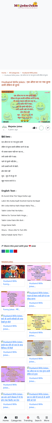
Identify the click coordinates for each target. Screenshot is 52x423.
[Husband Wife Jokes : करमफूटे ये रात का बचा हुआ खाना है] (39, 322)
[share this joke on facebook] (3, 251)
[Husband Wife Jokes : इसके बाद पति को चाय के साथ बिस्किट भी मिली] (13, 344)
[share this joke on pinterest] (15, 251)
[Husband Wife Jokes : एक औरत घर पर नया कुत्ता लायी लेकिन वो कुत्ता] (39, 370)
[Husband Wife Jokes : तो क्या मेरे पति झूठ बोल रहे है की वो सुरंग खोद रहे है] (39, 348)
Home (4, 73)
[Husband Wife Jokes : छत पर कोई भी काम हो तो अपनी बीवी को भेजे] (39, 397)
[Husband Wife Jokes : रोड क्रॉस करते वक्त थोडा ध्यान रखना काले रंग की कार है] (13, 374)
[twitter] (11, 251)
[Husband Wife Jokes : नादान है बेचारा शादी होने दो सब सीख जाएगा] (39, 295)
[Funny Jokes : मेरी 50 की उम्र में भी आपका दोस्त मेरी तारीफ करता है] (13, 299)
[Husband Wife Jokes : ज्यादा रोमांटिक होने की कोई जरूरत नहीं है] (39, 273)
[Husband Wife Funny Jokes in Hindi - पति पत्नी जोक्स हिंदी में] (13, 271)
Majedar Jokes (15, 126)
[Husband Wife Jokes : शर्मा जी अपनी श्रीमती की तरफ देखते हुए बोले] (13, 318)
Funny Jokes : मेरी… (11, 309)
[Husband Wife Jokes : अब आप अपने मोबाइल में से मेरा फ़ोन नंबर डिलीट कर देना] (13, 397)
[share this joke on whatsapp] (7, 251)
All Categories (14, 73)
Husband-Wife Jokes (29, 73)
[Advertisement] (26, 38)
